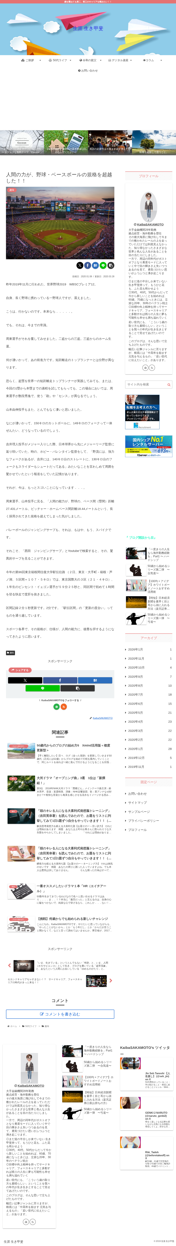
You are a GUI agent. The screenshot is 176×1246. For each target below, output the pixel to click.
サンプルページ (139, 811)
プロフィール (137, 830)
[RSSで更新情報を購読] (64, 707)
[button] (110, 265)
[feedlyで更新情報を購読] (56, 707)
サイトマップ (137, 802)
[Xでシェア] (79, 265)
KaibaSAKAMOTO (150, 224)
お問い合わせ (137, 793)
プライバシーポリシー (143, 820)
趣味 (12, 653)
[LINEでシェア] (103, 265)
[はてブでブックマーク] (95, 265)
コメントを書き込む (62, 1014)
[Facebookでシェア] (87, 265)
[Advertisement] (88, 103)
